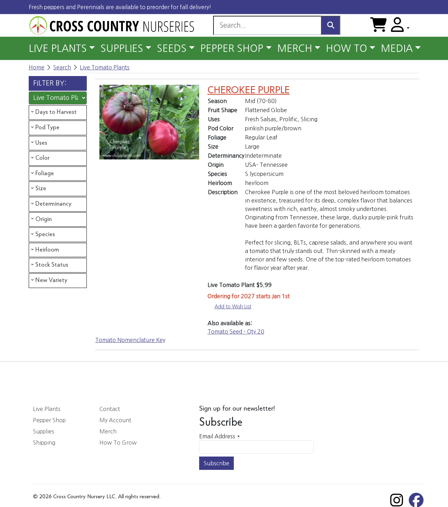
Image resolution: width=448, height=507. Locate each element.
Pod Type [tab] (47, 127)
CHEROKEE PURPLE (249, 90)
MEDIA (397, 48)
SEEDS (172, 48)
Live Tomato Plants (105, 67)
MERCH (294, 48)
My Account (115, 420)
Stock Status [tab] (51, 265)
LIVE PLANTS (58, 48)
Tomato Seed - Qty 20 (236, 331)
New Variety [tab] (51, 280)
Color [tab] (42, 158)
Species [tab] (45, 234)
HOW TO (346, 48)
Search (62, 67)
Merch (108, 431)
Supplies (43, 431)
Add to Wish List (233, 306)
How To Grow (118, 442)
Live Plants (47, 409)
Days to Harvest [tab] (56, 112)
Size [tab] (40, 188)
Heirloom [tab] (47, 250)
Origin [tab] (43, 219)
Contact (109, 409)
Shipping (44, 442)
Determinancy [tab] (53, 204)
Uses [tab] (41, 143)
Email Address (219, 436)
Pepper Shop (49, 420)
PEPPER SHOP (231, 48)
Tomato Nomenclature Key (130, 340)
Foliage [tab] (44, 173)
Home (36, 67)
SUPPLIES (121, 48)
